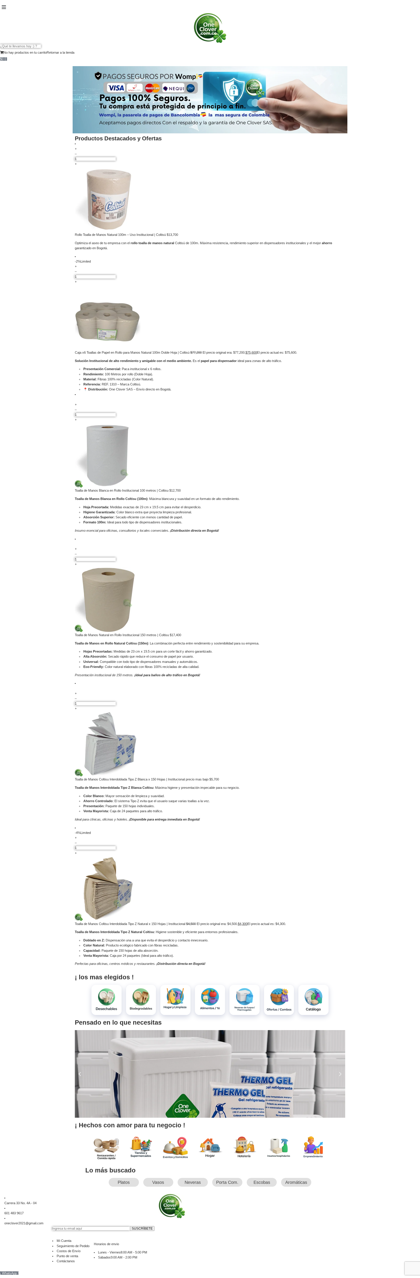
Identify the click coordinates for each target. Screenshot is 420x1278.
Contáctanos (66, 1261)
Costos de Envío (68, 1251)
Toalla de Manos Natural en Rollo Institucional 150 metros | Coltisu (122, 635)
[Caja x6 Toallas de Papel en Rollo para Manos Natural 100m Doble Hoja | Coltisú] (210, 317)
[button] (210, 7)
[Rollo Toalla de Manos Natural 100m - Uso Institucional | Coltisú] (210, 199)
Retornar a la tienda (60, 52)
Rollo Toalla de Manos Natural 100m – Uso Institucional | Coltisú (121, 235)
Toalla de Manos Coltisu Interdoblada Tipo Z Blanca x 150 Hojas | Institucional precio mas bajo (142, 779)
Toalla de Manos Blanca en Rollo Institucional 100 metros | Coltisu (122, 490)
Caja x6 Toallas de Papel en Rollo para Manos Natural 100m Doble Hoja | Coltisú (132, 352)
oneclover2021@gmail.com (24, 1223)
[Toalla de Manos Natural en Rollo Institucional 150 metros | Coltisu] (210, 600)
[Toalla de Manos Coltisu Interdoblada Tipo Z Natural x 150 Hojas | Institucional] (210, 888)
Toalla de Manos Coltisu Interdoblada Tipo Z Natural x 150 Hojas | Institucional (130, 924)
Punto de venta (67, 1256)
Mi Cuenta (64, 1241)
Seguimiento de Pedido (73, 1246)
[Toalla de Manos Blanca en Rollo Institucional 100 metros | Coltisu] (210, 455)
